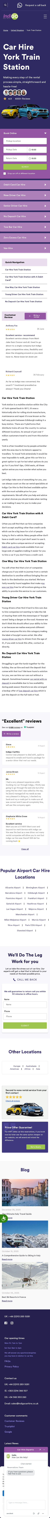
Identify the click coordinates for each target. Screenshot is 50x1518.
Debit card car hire (11, 547)
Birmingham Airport (35, 888)
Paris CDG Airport (33, 925)
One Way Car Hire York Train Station (22, 287)
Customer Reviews (14, 1421)
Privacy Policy (11, 1366)
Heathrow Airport (35, 904)
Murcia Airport (39, 920)
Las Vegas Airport (14, 909)
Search (25, 167)
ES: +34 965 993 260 (15, 1397)
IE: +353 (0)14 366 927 (16, 1391)
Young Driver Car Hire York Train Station (24, 294)
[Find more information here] (26, 1481)
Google (8, 1432)
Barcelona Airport (13, 893)
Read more (7, 1259)
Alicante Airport (13, 888)
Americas (14, 1069)
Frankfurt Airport (36, 898)
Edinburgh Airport (36, 893)
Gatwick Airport (13, 904)
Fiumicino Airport (14, 898)
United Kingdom (17, 30)
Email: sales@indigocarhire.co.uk (21, 1403)
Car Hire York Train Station (18, 270)
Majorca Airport (36, 909)
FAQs (7, 1361)
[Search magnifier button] (5, 5)
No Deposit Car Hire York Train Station (23, 302)
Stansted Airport (25, 931)
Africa (27, 1069)
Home (5, 30)
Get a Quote (36, 1147)
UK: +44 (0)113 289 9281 (16, 1384)
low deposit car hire (28, 691)
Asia (38, 1069)
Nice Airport (14, 925)
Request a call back (35, 5)
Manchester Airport (25, 914)
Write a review (36, 316)
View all (25, 849)
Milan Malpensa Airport (15, 920)
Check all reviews (13, 1101)
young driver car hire (12, 639)
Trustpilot (9, 1426)
